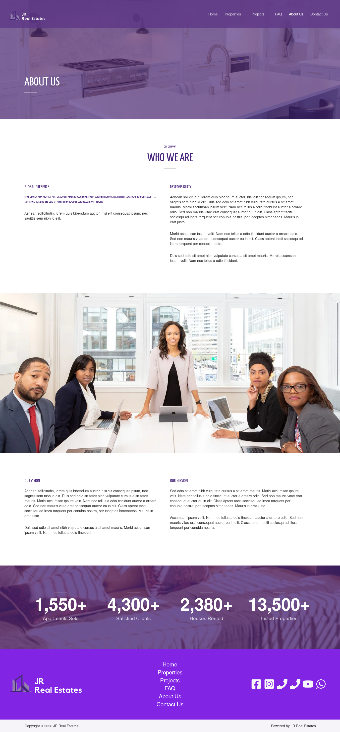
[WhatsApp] (321, 684)
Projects (258, 13)
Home (213, 13)
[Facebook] (256, 684)
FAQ (278, 13)
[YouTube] (308, 684)
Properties (233, 13)
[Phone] (282, 684)
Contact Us (319, 13)
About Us (296, 13)
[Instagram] (269, 684)
